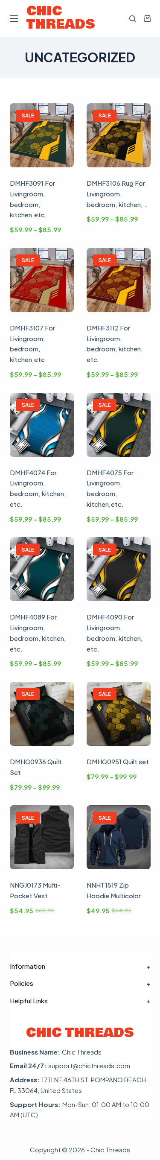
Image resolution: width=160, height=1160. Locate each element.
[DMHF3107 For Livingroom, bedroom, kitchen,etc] (42, 280)
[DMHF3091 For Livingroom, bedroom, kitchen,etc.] (42, 135)
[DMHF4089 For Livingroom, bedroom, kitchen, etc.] (42, 569)
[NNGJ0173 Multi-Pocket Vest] (42, 837)
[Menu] (14, 19)
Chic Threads (60, 18)
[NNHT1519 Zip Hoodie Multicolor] (119, 837)
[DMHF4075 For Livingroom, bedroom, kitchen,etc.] (119, 425)
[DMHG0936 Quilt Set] (42, 714)
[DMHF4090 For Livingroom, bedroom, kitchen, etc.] (119, 569)
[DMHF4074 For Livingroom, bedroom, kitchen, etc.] (42, 425)
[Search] (132, 18)
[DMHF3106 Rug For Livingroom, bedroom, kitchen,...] (119, 135)
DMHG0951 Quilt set (118, 761)
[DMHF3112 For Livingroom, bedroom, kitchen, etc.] (119, 280)
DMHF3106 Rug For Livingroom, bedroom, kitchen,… (117, 193)
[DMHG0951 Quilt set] (119, 714)
